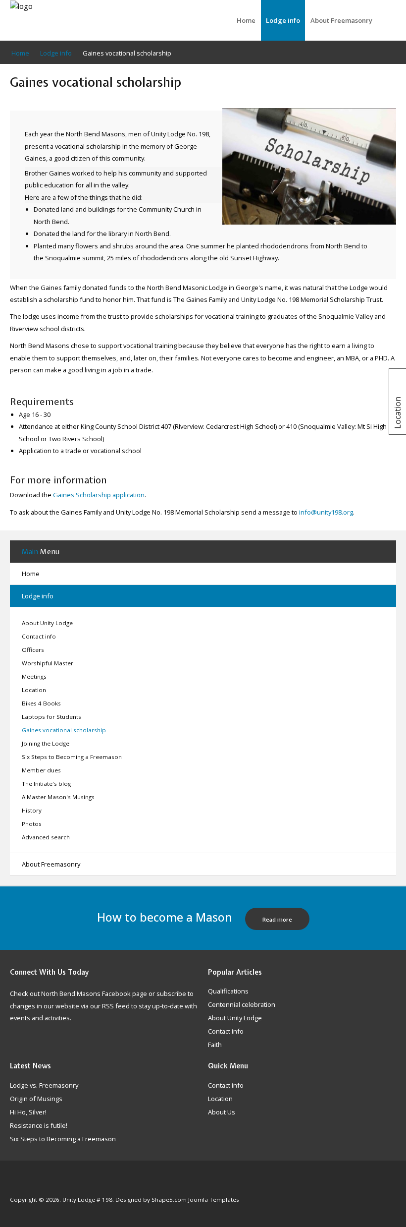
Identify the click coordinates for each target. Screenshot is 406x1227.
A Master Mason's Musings (58, 797)
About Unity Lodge (47, 623)
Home (246, 20)
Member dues (41, 770)
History (32, 810)
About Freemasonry (341, 20)
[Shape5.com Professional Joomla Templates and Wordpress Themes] (31, 1184)
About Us (221, 1112)
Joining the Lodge (45, 743)
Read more (277, 920)
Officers (33, 649)
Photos (32, 823)
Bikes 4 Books (41, 703)
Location (34, 690)
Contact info (39, 636)
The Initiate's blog (46, 783)
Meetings (34, 676)
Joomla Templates (213, 1199)
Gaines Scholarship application (99, 494)
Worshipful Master (47, 663)
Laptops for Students (51, 716)
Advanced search (46, 837)
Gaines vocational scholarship (64, 730)
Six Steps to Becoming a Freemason (72, 756)
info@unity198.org (326, 512)
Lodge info (283, 20)
